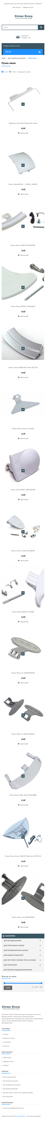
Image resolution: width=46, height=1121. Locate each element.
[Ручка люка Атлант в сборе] (23, 404)
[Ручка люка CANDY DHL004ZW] (23, 221)
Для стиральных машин (17, 58)
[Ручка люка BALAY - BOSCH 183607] (23, 160)
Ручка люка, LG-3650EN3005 (23, 917)
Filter (8, 988)
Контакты (6, 1046)
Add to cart (24, 133)
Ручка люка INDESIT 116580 (23, 612)
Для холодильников (12, 941)
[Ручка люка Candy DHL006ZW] (23, 526)
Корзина (6, 1065)
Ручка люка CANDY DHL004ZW (23, 245)
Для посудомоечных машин (16, 950)
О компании (7, 1042)
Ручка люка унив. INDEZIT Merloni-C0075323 (23, 856)
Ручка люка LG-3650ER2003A (23, 673)
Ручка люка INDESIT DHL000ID (23, 307)
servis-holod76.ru (21, 1116)
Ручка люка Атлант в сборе (23, 429)
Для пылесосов (10, 965)
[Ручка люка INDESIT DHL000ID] (23, 282)
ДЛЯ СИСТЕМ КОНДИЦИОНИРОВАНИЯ (18, 970)
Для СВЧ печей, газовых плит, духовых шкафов (20, 962)
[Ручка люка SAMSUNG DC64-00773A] (23, 343)
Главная (5, 1034)
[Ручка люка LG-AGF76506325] (23, 710)
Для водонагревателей (13, 955)
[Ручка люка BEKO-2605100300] (23, 465)
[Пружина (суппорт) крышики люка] (23, 99)
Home (4, 58)
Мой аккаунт (17, 7)
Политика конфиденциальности (13, 1108)
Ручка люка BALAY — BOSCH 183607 (23, 184)
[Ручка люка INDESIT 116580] (23, 587)
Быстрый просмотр (23, 104)
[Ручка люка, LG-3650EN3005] (23, 893)
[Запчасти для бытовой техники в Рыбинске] (23, 16)
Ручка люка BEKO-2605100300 (23, 490)
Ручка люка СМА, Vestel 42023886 (23, 795)
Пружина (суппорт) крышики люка (23, 123)
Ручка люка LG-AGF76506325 (23, 734)
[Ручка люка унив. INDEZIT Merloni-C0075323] (23, 832)
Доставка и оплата (9, 1038)
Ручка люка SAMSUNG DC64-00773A (23, 368)
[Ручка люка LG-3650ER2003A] (23, 648)
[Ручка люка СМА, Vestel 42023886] (23, 771)
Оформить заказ (28, 7)
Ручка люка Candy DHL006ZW (23, 551)
